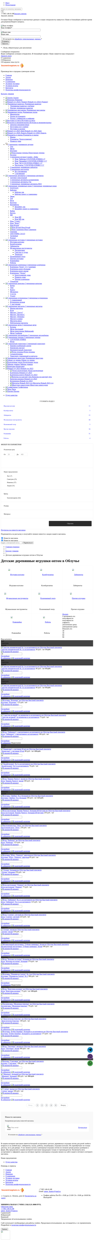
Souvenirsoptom (14, 498)
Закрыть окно (6, 56)
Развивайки (7, 433)
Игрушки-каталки (9, 406)
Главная (9, 75)
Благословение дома (23, 275)
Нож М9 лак (19, 219)
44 (89, 420)
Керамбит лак (20, 207)
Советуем (12, 479)
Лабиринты (7, 415)
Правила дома (20, 277)
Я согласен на (22, 39)
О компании (10, 82)
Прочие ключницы (22, 279)
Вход (7, 3)
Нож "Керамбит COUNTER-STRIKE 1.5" (31, 161)
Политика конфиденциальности (18, 90)
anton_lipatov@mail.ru (52, 1191)
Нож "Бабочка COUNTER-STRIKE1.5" (30, 159)
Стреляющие (20, 173)
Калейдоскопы (8, 410)
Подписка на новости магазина (13, 530)
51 (89, 433)
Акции (8, 77)
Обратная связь (7, 1207)
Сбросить (70, 523)
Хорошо (4, 1229)
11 (89, 406)
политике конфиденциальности (23, 1225)
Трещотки (18, 254)
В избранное (6, 658)
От (5, 454)
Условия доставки (12, 84)
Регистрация (10, 5)
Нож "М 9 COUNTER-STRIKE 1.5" (29, 163)
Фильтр (65, 614)
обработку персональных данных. (27, 39)
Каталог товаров (7, 94)
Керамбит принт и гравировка (26, 209)
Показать (24, 523)
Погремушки (20, 250)
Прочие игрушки (9, 429)
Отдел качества (11, 395)
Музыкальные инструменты (13, 420)
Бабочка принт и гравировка (26, 194)
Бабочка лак (19, 192)
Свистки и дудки (21, 252)
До (18, 454)
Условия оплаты (12, 86)
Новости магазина (10, 538)
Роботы (6, 438)
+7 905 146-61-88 (7, 1209)
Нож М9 (18, 217)
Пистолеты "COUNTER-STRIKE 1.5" (29, 165)
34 (89, 429)
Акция (11, 486)
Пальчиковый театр (10, 424)
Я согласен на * (25, 1135)
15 (89, 415)
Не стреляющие (21, 171)
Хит (9, 476)
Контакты (9, 88)
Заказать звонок (20, 14)
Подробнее (5, 656)
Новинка (11, 482)
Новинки (9, 79)
